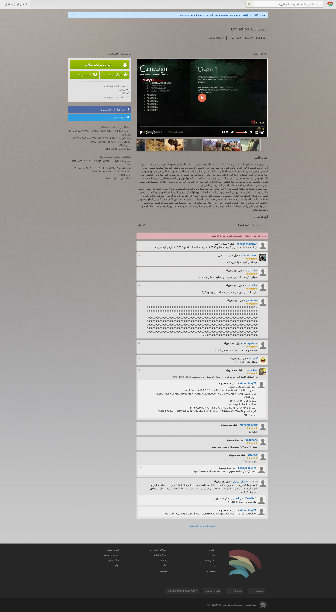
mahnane (252, 439)
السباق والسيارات (158, 549)
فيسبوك (260, 590)
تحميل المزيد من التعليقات (202, 525)
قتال (213, 554)
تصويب (163, 570)
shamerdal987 (249, 255)
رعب (212, 565)
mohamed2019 (249, 424)
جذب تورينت (87, 74)
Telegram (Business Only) (182, 590)
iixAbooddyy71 (247, 383)
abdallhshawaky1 (247, 243)
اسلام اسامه (251, 270)
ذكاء (165, 565)
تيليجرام (238, 590)
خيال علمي (113, 560)
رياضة (164, 560)
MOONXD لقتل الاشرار (245, 481)
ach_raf (253, 358)
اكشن (212, 549)
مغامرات (210, 570)
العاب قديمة (113, 549)
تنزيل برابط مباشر (106, 65)
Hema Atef (251, 370)
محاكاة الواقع (160, 554)
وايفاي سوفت (213, 590)
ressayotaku (250, 343)
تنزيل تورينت (118, 74)
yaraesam (252, 300)
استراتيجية (210, 560)
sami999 (253, 455)
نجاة (117, 565)
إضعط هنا (185, 14)
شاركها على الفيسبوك (115, 109)
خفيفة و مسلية (111, 554)
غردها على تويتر (118, 117)
